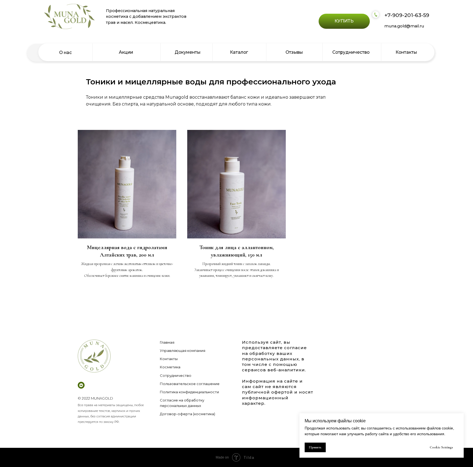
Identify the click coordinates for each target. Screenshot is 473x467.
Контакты (169, 359)
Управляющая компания (182, 350)
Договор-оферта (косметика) (187, 414)
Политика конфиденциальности (189, 392)
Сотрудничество (175, 375)
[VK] (81, 385)
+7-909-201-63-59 (406, 15)
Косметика (170, 367)
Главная (167, 342)
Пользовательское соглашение (190, 383)
